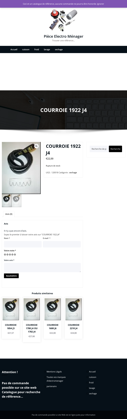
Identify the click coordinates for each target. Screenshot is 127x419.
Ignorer (100, 3)
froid (36, 49)
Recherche (115, 149)
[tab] (8, 214)
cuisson (25, 49)
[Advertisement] (63, 71)
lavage (47, 49)
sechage (59, 49)
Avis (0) (8, 214)
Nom (7, 238)
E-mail (46, 238)
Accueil (14, 49)
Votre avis (9, 260)
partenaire (52, 386)
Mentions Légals (54, 371)
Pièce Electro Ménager (63, 36)
